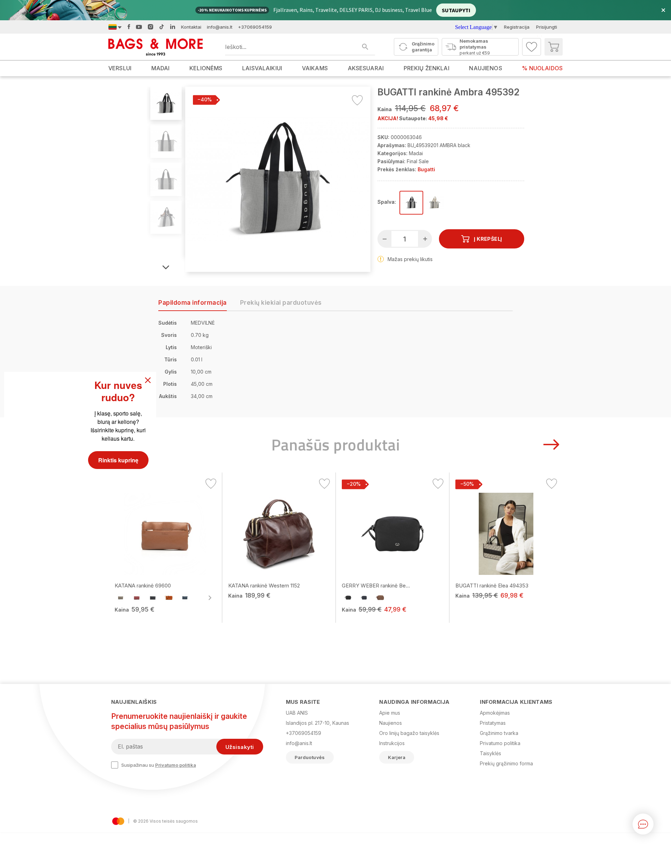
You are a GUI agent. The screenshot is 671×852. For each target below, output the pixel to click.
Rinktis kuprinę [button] (118, 460)
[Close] (147, 380)
